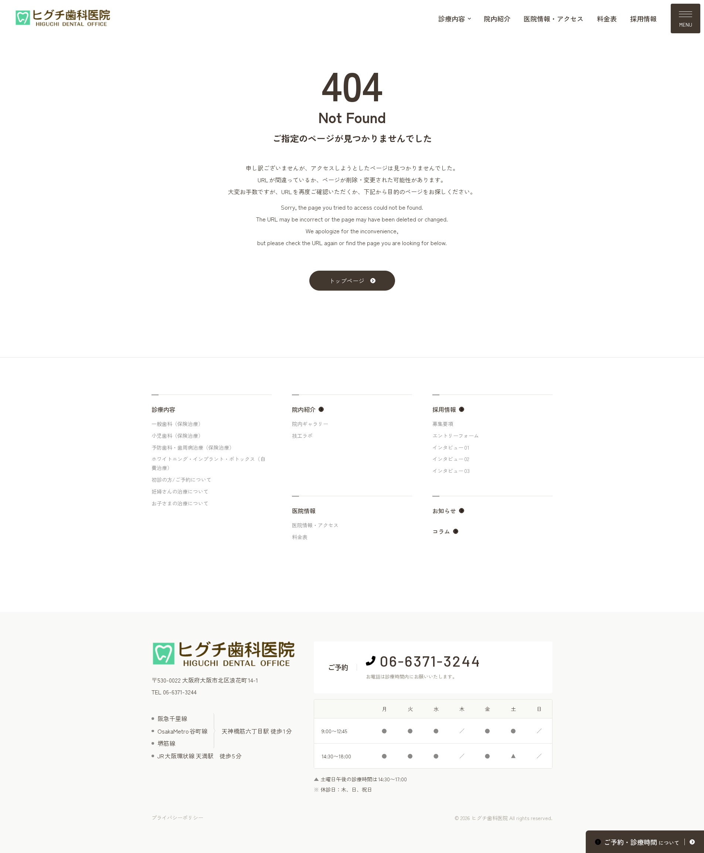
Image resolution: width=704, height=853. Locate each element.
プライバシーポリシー (177, 817)
